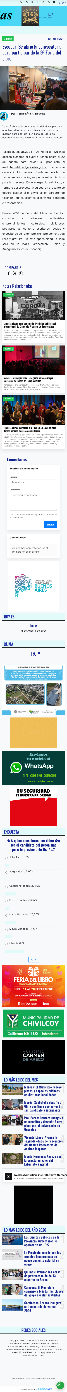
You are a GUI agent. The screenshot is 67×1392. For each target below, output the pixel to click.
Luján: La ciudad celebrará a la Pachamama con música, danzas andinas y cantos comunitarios (30, 429)
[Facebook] (39, 3)
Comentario (15, 490)
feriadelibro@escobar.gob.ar (28, 167)
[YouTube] (55, 3)
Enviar (50, 524)
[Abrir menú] (6, 30)
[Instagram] (44, 3)
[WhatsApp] (28, 3)
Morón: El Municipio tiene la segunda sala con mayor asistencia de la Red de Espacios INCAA (28, 380)
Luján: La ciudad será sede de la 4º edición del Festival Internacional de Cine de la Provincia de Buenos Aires (30, 325)
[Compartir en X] (14, 273)
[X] (33, 3)
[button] (22, 3)
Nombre (13, 477)
